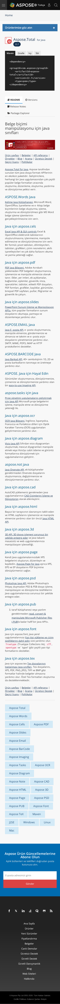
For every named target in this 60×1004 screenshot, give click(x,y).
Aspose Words (18, 716)
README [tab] (15, 99)
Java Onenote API (14, 469)
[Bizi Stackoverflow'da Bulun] (30, 911)
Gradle (21, 53)
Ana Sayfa (29, 923)
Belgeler (26, 155)
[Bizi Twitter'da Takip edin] (16, 911)
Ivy (30, 53)
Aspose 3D (41, 789)
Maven (10, 53)
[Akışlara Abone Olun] (51, 911)
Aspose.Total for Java (16, 169)
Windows (29, 822)
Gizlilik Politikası (20, 999)
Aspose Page (17, 798)
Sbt (37, 53)
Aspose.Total (29, 39)
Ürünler (29, 928)
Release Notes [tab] (18, 106)
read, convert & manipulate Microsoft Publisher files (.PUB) (32, 617)
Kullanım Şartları (33, 999)
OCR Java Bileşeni (14, 420)
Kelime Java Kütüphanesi (19, 202)
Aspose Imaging (19, 757)
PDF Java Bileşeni (14, 267)
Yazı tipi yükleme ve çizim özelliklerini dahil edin (29, 639)
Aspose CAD (41, 781)
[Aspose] (22, 5)
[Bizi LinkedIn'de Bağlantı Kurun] (23, 911)
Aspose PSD (41, 798)
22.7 (17, 44)
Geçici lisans (12, 162)
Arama (28, 158)
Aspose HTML (17, 789)
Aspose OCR (42, 765)
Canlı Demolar (29, 948)
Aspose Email (17, 741)
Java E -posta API (14, 329)
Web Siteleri (29, 973)
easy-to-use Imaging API (22, 385)
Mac (11, 830)
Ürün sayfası (12, 155)
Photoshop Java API (15, 583)
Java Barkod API (13, 359)
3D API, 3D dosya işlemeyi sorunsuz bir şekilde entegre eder (26, 536)
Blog (20, 158)
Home (9, 15)
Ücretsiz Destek (43, 158)
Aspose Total (17, 708)
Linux (47, 822)
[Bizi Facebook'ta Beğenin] (9, 911)
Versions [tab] (32, 99)
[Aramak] (56, 5)
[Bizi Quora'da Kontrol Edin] (37, 911)
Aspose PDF (41, 724)
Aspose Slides (17, 732)
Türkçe (41, 5)
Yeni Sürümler (29, 933)
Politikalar (27, 162)
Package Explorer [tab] (20, 113)
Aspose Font (41, 806)
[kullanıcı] (49, 5)
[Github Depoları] (44, 911)
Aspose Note (17, 781)
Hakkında (29, 978)
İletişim (43, 999)
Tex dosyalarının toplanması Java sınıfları (25, 665)
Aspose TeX (16, 814)
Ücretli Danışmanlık (29, 963)
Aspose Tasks (17, 765)
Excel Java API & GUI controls (21, 231)
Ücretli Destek (29, 958)
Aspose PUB (16, 806)
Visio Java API (12, 443)
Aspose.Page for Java (28, 563)
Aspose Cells (17, 724)
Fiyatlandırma (29, 938)
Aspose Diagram (19, 773)
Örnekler (10, 158)
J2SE (11, 822)
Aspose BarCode (19, 749)
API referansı (41, 155)
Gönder (30, 883)
